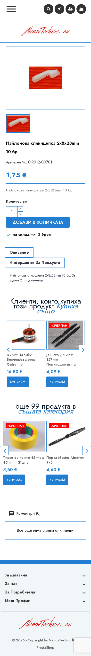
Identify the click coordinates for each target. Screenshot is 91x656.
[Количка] (81, 9)
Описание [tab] (19, 252)
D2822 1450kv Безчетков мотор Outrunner (21, 359)
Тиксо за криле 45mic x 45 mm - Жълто (23, 460)
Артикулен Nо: (16, 162)
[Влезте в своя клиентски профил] (59, 9)
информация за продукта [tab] (34, 262)
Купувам (17, 381)
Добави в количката (37, 222)
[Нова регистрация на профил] (70, 9)
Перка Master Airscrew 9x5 (65, 460)
